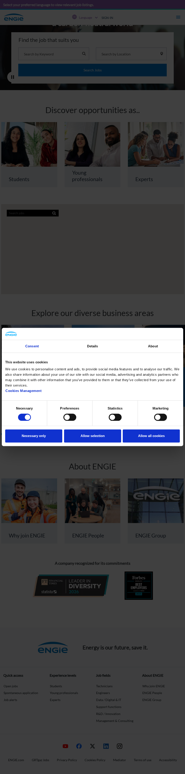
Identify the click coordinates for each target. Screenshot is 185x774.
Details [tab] (92, 346)
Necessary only (34, 436)
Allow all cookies (151, 436)
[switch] (69, 417)
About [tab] (153, 346)
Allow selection (93, 436)
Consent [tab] (32, 346)
